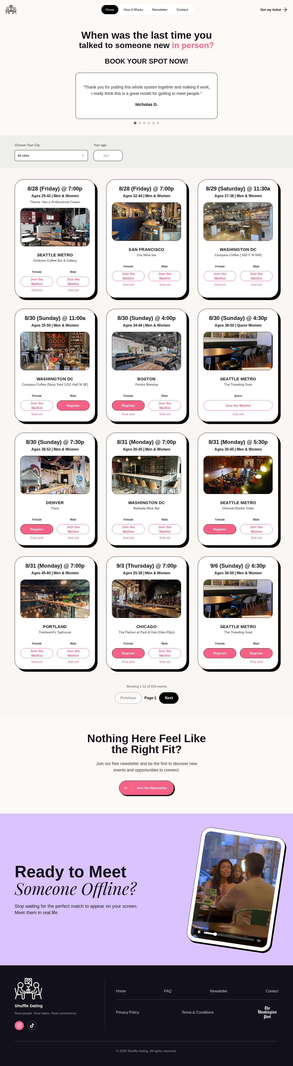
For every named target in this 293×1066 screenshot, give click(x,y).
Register (73, 405)
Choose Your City (27, 145)
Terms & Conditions (198, 1012)
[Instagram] (19, 1025)
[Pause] (199, 932)
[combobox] (51, 155)
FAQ (167, 991)
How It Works (133, 9)
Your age (99, 145)
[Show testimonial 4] (148, 123)
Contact (182, 9)
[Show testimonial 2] (139, 123)
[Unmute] (259, 941)
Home (110, 9)
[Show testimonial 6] (158, 123)
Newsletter (160, 9)
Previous (128, 698)
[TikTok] (32, 1025)
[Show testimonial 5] (153, 123)
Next (169, 698)
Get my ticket (270, 9)
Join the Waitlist (36, 281)
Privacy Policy (127, 1012)
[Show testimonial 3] (144, 123)
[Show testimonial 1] (135, 123)
